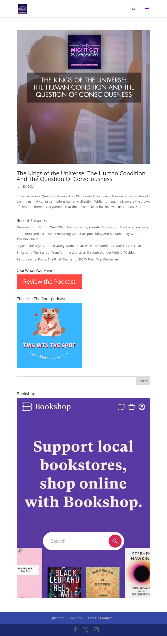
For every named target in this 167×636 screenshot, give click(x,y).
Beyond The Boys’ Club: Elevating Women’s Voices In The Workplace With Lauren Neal (79, 246)
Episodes (57, 618)
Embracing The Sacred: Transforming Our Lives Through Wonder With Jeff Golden (76, 252)
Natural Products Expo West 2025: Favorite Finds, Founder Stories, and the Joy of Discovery (83, 227)
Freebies (75, 618)
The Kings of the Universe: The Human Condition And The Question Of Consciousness (81, 176)
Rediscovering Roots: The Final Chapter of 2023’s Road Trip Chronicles (68, 259)
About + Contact (99, 618)
